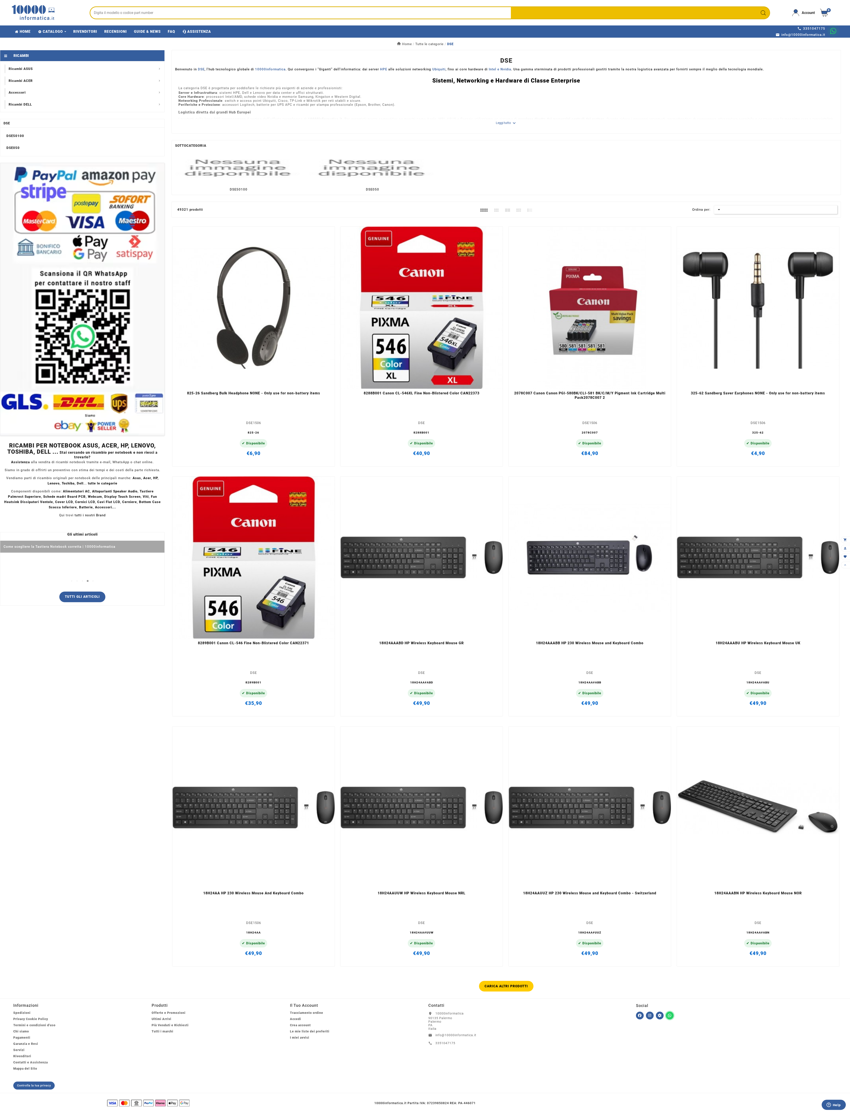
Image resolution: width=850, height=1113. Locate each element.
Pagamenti (21, 1037)
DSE (7, 123)
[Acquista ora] (259, 383)
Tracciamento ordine (306, 1013)
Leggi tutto (506, 123)
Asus (137, 478)
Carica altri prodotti (506, 986)
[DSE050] (372, 167)
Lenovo (54, 483)
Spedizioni (22, 1013)
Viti (146, 497)
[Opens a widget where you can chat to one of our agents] (833, 1105)
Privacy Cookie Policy (30, 1019)
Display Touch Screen (122, 497)
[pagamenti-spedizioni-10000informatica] (82, 299)
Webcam (95, 497)
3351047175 (445, 1043)
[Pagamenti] (148, 1103)
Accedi (295, 1019)
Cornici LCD (85, 502)
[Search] (763, 12)
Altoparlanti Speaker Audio (114, 491)
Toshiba (68, 483)
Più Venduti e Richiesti (170, 1025)
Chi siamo (21, 1031)
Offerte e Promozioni (168, 1013)
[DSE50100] (238, 167)
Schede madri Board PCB (64, 497)
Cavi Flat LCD (108, 502)
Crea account (300, 1025)
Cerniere (129, 502)
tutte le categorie (102, 483)
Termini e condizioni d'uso (34, 1025)
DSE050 (13, 148)
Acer (147, 478)
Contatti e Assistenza (30, 1062)
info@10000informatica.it (455, 1035)
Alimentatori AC (76, 491)
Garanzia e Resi (25, 1043)
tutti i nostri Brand (90, 515)
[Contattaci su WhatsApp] (833, 31)
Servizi (19, 1050)
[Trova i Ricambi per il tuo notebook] (660, 1015)
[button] (93, 581)
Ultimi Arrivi (161, 1019)
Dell (80, 483)
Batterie (86, 507)
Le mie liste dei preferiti (309, 1031)
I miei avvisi (299, 1037)
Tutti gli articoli (82, 597)
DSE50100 (15, 136)
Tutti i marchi (162, 1031)
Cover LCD (64, 502)
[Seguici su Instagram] (650, 1015)
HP (155, 478)
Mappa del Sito (25, 1068)
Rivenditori (22, 1056)
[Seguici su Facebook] (640, 1015)
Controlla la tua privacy (34, 1085)
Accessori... (105, 507)
